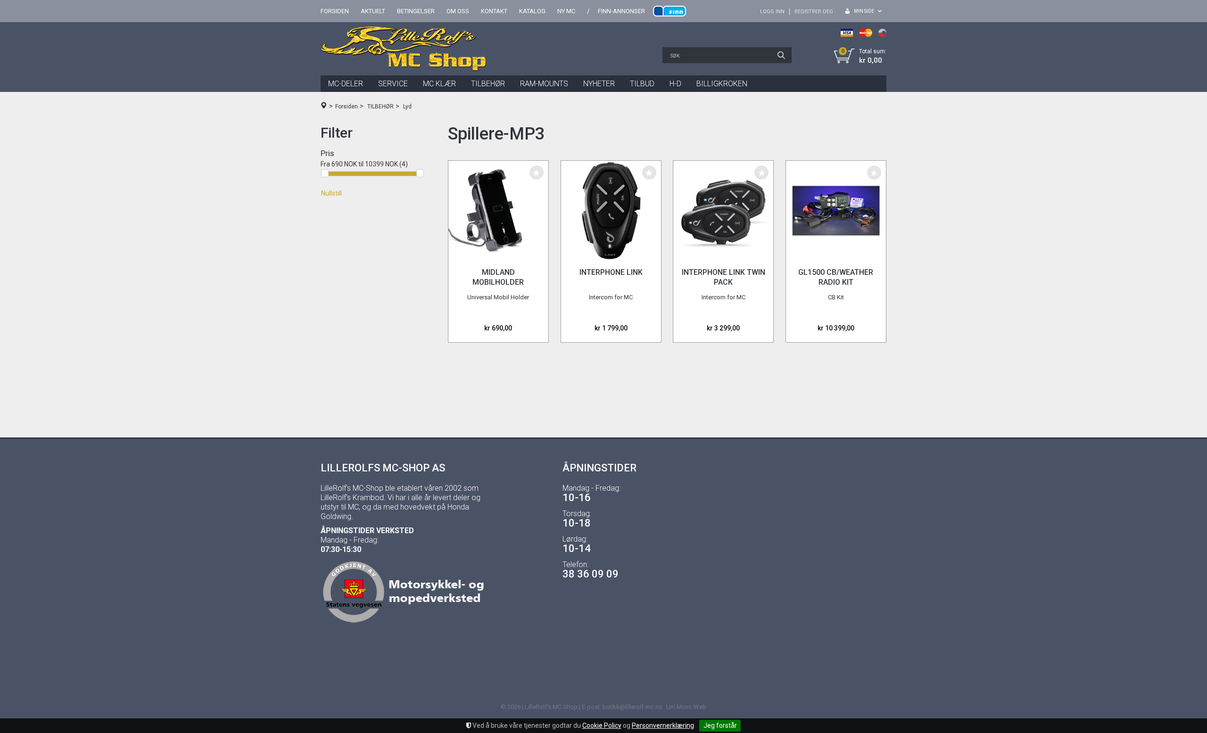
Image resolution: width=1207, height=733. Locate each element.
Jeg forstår (720, 725)
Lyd (407, 106)
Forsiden (335, 11)
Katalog (532, 11)
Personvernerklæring (663, 725)
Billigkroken (721, 83)
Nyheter (599, 83)
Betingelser (416, 11)
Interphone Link (611, 272)
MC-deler (345, 83)
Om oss (457, 11)
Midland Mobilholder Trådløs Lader (498, 282)
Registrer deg (813, 11)
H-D (675, 83)
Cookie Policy (601, 725)
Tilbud (642, 83)
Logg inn (772, 11)
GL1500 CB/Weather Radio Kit (835, 277)
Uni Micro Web (686, 706)
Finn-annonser (621, 11)
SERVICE (393, 83)
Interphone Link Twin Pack (723, 277)
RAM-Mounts (544, 83)
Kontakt (494, 11)
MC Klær (439, 83)
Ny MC (566, 11)
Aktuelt (373, 11)
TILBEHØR (488, 83)
